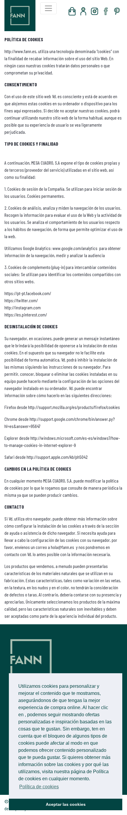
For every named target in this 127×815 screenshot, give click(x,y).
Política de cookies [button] (39, 786)
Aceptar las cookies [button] (66, 804)
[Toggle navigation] (48, 8)
